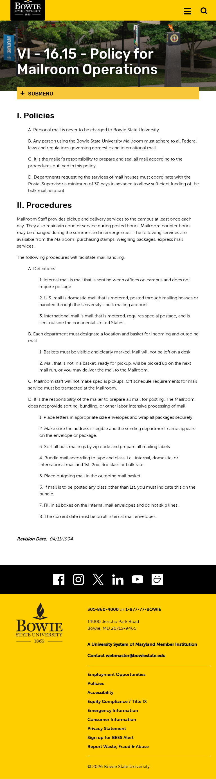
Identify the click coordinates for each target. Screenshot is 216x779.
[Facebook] (58, 581)
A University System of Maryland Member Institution (142, 644)
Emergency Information (112, 711)
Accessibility (100, 693)
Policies (95, 684)
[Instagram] (78, 581)
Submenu (40, 94)
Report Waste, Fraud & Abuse (118, 747)
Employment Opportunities (116, 675)
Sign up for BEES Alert (110, 738)
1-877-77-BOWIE (143, 609)
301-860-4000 (103, 609)
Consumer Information (111, 720)
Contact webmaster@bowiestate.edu (126, 656)
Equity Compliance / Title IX (117, 702)
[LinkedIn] (117, 581)
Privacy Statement (106, 729)
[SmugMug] (157, 581)
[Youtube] (137, 581)
